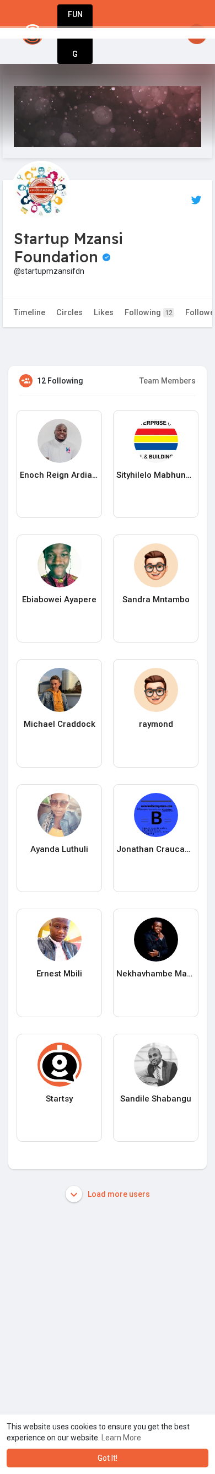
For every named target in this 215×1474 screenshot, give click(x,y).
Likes (104, 312)
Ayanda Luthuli (59, 849)
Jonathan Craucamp (155, 849)
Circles (69, 312)
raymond (156, 724)
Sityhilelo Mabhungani (155, 475)
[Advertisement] (107, 1341)
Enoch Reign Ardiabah (59, 475)
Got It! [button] (107, 1458)
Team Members (167, 380)
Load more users (118, 1194)
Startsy (59, 1099)
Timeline (29, 312)
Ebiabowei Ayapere (59, 599)
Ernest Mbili (59, 974)
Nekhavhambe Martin (155, 974)
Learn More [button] (121, 1437)
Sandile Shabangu (155, 1099)
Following (149, 312)
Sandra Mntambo (156, 599)
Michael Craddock (59, 724)
